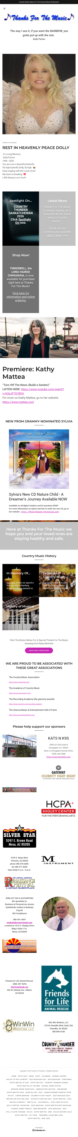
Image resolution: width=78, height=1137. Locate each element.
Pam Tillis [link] (31, 1102)
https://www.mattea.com (18, 402)
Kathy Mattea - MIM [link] (43, 1112)
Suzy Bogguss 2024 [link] (61, 1095)
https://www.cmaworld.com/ (19, 682)
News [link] (31, 1076)
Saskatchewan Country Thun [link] (57, 1092)
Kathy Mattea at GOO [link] (19, 1082)
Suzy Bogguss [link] (37, 1105)
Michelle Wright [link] (17, 1102)
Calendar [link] (46, 1076)
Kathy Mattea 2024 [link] (15, 1092)
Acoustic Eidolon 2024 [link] (41, 1099)
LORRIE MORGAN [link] (22, 1095)
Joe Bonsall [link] (43, 1102)
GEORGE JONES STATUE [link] (51, 1086)
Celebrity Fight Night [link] (41, 1095)
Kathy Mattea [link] (37, 1082)
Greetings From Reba (39, 650)
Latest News (54, 235)
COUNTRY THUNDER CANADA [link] (56, 1082)
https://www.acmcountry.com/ (20, 693)
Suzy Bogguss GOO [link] (37, 1079)
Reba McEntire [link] (40, 1108)
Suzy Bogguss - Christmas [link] (60, 1079)
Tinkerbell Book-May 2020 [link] (51, 1115)
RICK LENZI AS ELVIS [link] (59, 1102)
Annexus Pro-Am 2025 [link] (45, 1089)
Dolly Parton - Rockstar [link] (18, 1105)
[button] (4, 9)
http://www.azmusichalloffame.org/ (22, 715)
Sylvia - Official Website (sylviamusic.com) (40, 512)
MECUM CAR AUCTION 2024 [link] (18, 1099)
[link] (39, 1130)
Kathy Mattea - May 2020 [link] (39, 1118)
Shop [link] (37, 1076)
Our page (10, 582)
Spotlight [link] (23, 1076)
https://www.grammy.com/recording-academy (25, 704)
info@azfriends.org (19, 987)
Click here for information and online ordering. (21, 297)
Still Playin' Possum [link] (15, 1112)
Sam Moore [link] (62, 1089)
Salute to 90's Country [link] (17, 1079)
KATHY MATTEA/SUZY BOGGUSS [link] (58, 1105)
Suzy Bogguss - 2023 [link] (57, 1108)
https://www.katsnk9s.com (58, 757)
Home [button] (14, 1076)
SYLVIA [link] (11, 1095)
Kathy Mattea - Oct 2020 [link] (26, 1115)
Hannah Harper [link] (59, 1076)
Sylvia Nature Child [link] (62, 1112)
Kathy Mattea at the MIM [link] (28, 1086)
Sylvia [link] (30, 1112)
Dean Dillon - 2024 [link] (34, 1092)
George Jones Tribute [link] (21, 1108)
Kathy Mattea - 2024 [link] (62, 1099)
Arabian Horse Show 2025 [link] (22, 1089)
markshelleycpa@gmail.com (19, 922)
